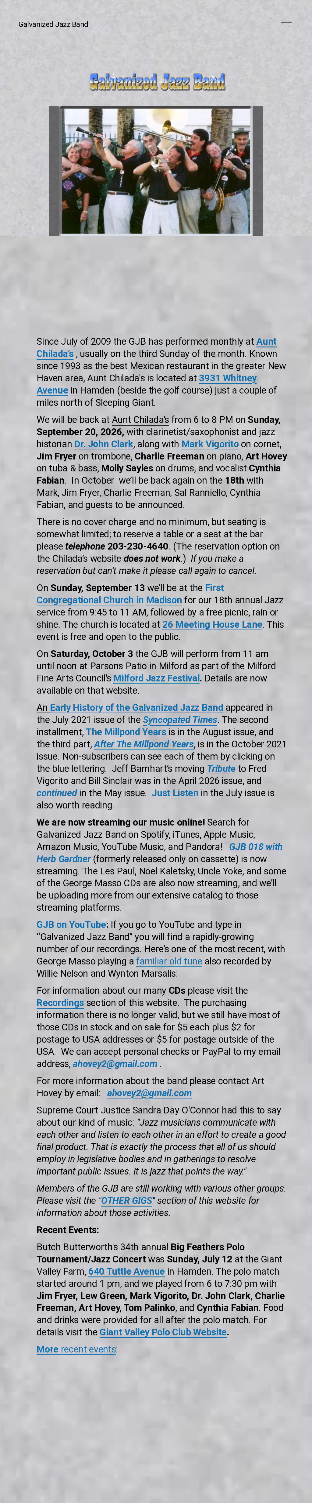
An (107, 707)
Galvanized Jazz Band (53, 24)
